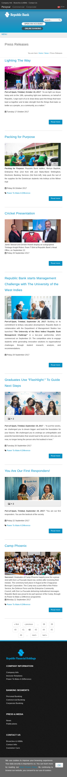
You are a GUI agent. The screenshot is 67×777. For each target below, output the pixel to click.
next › (34, 635)
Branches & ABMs (20, 3)
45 (52, 630)
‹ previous (28, 624)
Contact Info (11, 744)
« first (16, 624)
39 (52, 624)
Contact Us (33, 3)
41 (23, 630)
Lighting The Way (18, 60)
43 (36, 630)
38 (44, 624)
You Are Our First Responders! (27, 470)
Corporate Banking (14, 703)
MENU (4, 34)
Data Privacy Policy (28, 767)
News (46, 53)
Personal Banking (14, 696)
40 (15, 630)
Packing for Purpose (20, 137)
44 (44, 630)
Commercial (18, 7)
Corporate (31, 7)
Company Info (7, 3)
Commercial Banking (15, 700)
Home (40, 53)
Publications (11, 724)
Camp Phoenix (16, 545)
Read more (55, 122)
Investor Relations (14, 676)
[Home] (17, 14)
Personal (6, 7)
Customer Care (13, 748)
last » (45, 635)
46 (21, 635)
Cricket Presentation (20, 213)
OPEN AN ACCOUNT (33, 24)
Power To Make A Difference (18, 193)
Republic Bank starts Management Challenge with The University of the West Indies (31, 284)
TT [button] (62, 7)
